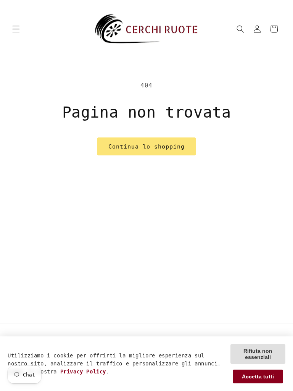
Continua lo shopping (146, 146)
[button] (16, 29)
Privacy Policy (83, 371)
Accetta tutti (258, 376)
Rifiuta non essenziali (257, 354)
